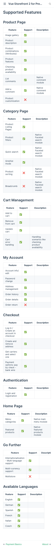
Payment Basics (14, 544)
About (45, 544)
